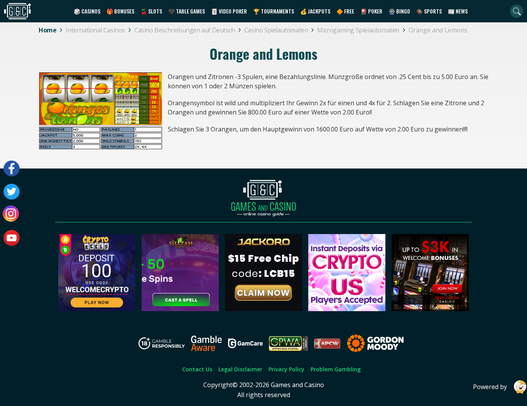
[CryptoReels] (96, 309)
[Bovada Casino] (430, 309)
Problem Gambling (336, 369)
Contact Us (197, 369)
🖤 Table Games (186, 11)
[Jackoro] (263, 309)
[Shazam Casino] (180, 309)
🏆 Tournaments (273, 11)
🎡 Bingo (399, 11)
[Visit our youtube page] (11, 237)
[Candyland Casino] (346, 309)
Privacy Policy (286, 369)
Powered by (490, 386)
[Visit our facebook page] (11, 168)
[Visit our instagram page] (11, 214)
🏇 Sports (429, 11)
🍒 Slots (151, 11)
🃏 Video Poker (229, 11)
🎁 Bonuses (120, 11)
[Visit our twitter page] (11, 191)
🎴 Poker (371, 11)
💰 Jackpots (315, 11)
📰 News (458, 11)
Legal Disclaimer (240, 369)
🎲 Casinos (87, 11)
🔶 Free (345, 11)
